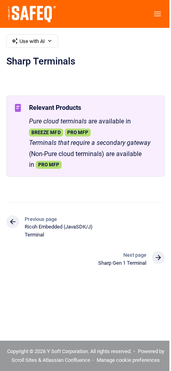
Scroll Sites (24, 360)
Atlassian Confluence (66, 360)
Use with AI (32, 41)
